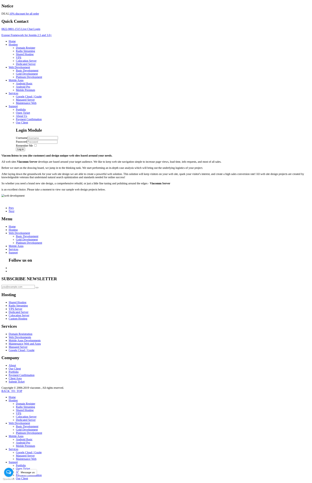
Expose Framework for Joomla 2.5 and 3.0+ (26, 35)
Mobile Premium (25, 90)
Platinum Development (29, 77)
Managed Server (25, 99)
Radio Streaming (25, 51)
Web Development (19, 67)
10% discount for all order (24, 13)
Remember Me (24, 145)
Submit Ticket (17, 381)
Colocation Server (26, 60)
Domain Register (25, 47)
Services (13, 93)
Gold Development (27, 73)
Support (13, 106)
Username (21, 137)
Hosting (13, 44)
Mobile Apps (16, 80)
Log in (20, 149)
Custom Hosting (18, 318)
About (12, 365)
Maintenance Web (26, 103)
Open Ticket (23, 112)
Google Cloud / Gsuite (29, 96)
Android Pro (23, 86)
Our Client (22, 122)
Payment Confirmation (29, 119)
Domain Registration (20, 333)
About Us (21, 116)
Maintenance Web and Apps (25, 343)
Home (12, 41)
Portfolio (21, 109)
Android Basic (24, 83)
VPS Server (15, 308)
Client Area (15, 378)
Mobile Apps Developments (25, 340)
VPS (18, 57)
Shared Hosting (25, 54)
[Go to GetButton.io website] (8, 479)
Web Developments (20, 337)
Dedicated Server (26, 64)
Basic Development (27, 70)
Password (21, 141)
